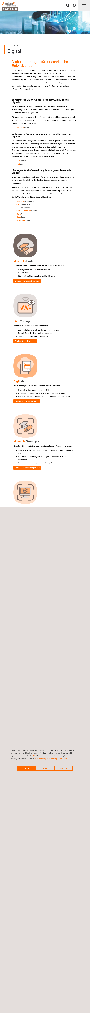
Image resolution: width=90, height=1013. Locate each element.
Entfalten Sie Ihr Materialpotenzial (27, 468)
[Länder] (74, 5)
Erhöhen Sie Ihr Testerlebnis (25, 341)
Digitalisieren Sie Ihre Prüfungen (27, 401)
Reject (45, 768)
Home (10, 46)
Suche (67, 5)
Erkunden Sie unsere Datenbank (27, 281)
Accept (26, 768)
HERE (34, 756)
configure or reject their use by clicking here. (51, 759)
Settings (63, 768)
